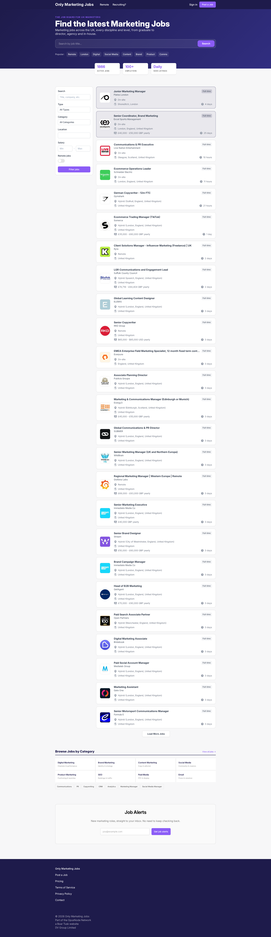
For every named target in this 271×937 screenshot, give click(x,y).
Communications (64, 786)
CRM (101, 786)
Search (206, 43)
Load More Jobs (156, 733)
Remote (104, 4)
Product (151, 54)
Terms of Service (65, 887)
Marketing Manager (129, 786)
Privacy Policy (63, 893)
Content (127, 54)
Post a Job (207, 4)
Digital (96, 54)
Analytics (112, 786)
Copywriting (88, 786)
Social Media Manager (152, 786)
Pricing (59, 881)
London (84, 54)
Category (62, 116)
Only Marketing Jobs (74, 4)
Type (60, 104)
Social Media (111, 54)
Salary (61, 142)
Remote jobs (64, 155)
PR (78, 786)
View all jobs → (209, 751)
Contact (59, 900)
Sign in (193, 4)
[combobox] (74, 135)
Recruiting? (119, 4)
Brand (139, 54)
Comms (163, 54)
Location (62, 129)
